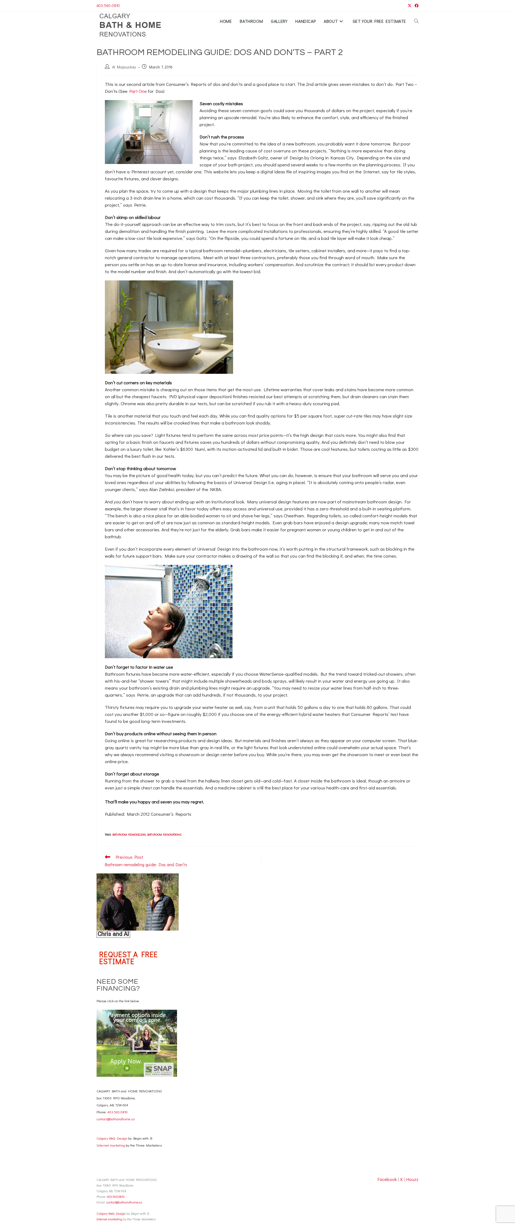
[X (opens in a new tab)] (409, 5)
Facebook (387, 1179)
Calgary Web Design (112, 1138)
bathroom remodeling (129, 834)
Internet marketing (111, 1145)
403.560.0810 (117, 1112)
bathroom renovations (164, 834)
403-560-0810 (108, 5)
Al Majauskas (124, 66)
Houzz (412, 1179)
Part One (138, 91)
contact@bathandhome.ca (116, 1119)
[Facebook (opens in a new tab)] (415, 5)
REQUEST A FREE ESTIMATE (128, 957)
